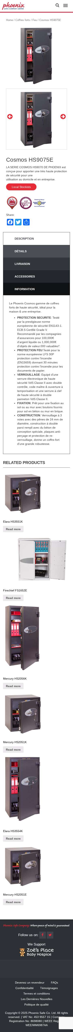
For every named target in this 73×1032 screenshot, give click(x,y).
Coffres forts (22, 20)
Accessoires (25, 276)
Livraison (22, 263)
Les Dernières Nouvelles (36, 999)
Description (24, 238)
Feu (34, 20)
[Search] (57, 6)
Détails (21, 251)
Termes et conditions (36, 993)
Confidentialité (24, 988)
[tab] (36, 238)
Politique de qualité (36, 1004)
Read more (13, 529)
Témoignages (49, 988)
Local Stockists (21, 187)
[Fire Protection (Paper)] (12, 202)
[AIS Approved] (26, 202)
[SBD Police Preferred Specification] (39, 202)
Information (25, 289)
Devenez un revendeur (29, 982)
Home (9, 20)
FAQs (54, 982)
